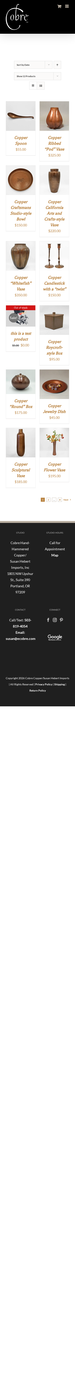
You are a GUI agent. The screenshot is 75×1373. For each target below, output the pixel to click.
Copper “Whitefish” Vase (20, 283)
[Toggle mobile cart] (59, 6)
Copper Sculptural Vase (21, 470)
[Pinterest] (61, 620)
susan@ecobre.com (20, 638)
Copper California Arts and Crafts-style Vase (54, 213)
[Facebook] (48, 620)
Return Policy (37, 690)
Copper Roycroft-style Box (54, 347)
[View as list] (40, 85)
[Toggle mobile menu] (67, 6)
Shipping (59, 684)
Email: (20, 632)
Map (54, 555)
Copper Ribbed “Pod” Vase (54, 143)
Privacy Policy (43, 684)
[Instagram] (55, 620)
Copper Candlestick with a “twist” (54, 283)
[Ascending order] (57, 65)
